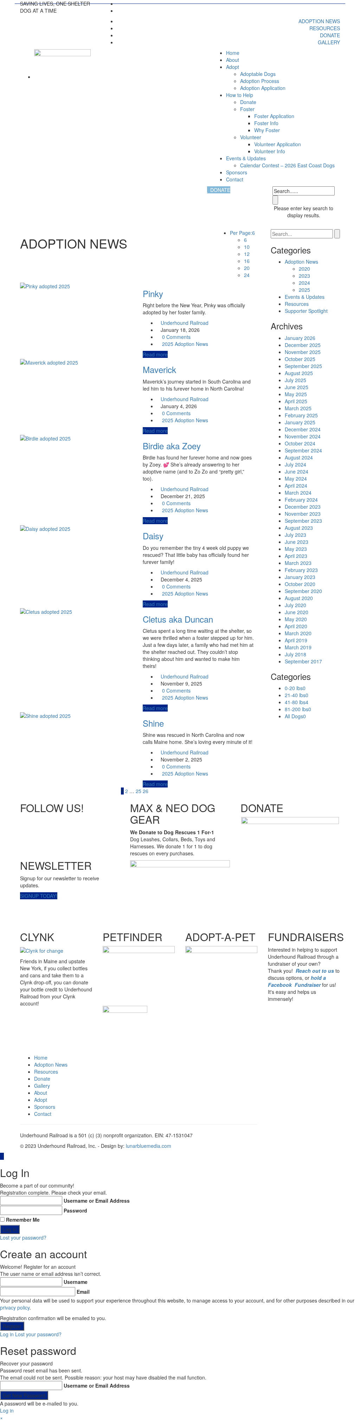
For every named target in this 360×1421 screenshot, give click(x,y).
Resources (324, 28)
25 (138, 791)
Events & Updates (246, 158)
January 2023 (300, 576)
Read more (155, 354)
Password (75, 1210)
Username (76, 1281)
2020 (304, 268)
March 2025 (298, 408)
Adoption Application (262, 87)
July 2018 (295, 654)
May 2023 (296, 548)
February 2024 (301, 499)
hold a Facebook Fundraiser (297, 981)
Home (232, 52)
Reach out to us (315, 970)
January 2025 (300, 422)
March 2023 (298, 562)
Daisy (153, 535)
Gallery (329, 42)
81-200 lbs (298, 709)
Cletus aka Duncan (178, 619)
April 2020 (296, 626)
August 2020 (299, 598)
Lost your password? (23, 1237)
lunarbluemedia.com (148, 1145)
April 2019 (296, 640)
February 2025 (301, 415)
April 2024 (296, 485)
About (232, 59)
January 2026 (300, 337)
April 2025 (296, 401)
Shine (153, 723)
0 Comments (176, 336)
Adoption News (319, 21)
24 (247, 274)
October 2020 (300, 583)
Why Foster (267, 130)
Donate (330, 35)
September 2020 (303, 590)
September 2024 (303, 450)
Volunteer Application (277, 144)
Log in (7, 1334)
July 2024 (295, 464)
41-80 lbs (296, 702)
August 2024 (299, 457)
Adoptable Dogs (258, 73)
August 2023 (299, 527)
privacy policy (15, 1307)
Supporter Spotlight (306, 310)
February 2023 (301, 569)
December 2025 (303, 344)
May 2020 (296, 619)
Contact (234, 179)
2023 (304, 275)
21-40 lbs (296, 695)
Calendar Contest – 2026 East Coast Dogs (287, 165)
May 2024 (296, 478)
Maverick (159, 369)
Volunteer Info (269, 151)
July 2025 (295, 380)
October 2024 (300, 443)
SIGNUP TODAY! (38, 895)
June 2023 (296, 541)
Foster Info (266, 123)
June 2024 (296, 471)
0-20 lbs (295, 688)
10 (247, 246)
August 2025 (299, 373)
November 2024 (303, 436)
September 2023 (303, 520)
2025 (167, 343)
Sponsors (236, 172)
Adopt (40, 1099)
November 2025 (303, 351)
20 (247, 267)
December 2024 (303, 429)
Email (83, 1291)
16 (247, 260)
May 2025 (296, 394)
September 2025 (303, 365)
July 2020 (295, 605)
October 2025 (300, 358)
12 (247, 253)
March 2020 (298, 633)
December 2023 (303, 506)
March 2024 (298, 492)
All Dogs (295, 716)
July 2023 (295, 534)
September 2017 (303, 661)
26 (145, 791)
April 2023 (296, 555)
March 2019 (298, 647)
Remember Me (23, 1219)
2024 (304, 282)
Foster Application (274, 116)
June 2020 (296, 612)
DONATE (219, 189)
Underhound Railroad (184, 322)
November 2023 (303, 513)
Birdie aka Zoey (172, 445)
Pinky (153, 293)
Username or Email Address (97, 1200)
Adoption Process (259, 80)
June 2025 (296, 387)
